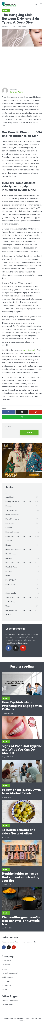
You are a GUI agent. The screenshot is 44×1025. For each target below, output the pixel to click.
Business (9, 506)
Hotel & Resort (11, 554)
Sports (8, 597)
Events (4, 969)
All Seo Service (16, 1018)
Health (5, 10)
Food (8, 536)
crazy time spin (29, 350)
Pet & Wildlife (11, 580)
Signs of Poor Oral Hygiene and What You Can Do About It (22, 749)
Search (8, 427)
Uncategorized (11, 610)
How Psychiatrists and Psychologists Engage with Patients (22, 706)
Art (7, 493)
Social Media (11, 593)
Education (10, 523)
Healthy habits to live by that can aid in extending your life (20, 877)
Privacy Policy (7, 1005)
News (8, 576)
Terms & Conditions (10, 1000)
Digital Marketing (12, 519)
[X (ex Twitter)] (16, 648)
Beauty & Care (11, 501)
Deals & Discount (12, 515)
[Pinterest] (23, 648)
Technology (10, 602)
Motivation (10, 571)
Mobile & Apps (11, 567)
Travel (8, 606)
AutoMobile (10, 497)
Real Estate (10, 584)
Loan (8, 562)
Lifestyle (9, 558)
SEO (7, 589)
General (9, 541)
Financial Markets (12, 532)
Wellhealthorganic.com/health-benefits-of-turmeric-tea (21, 920)
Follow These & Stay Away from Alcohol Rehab (21, 791)
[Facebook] (9, 648)
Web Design (10, 615)
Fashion (9, 528)
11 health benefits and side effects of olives (18, 831)
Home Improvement (14, 549)
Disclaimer (6, 1009)
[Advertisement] (22, 67)
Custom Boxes (11, 510)
